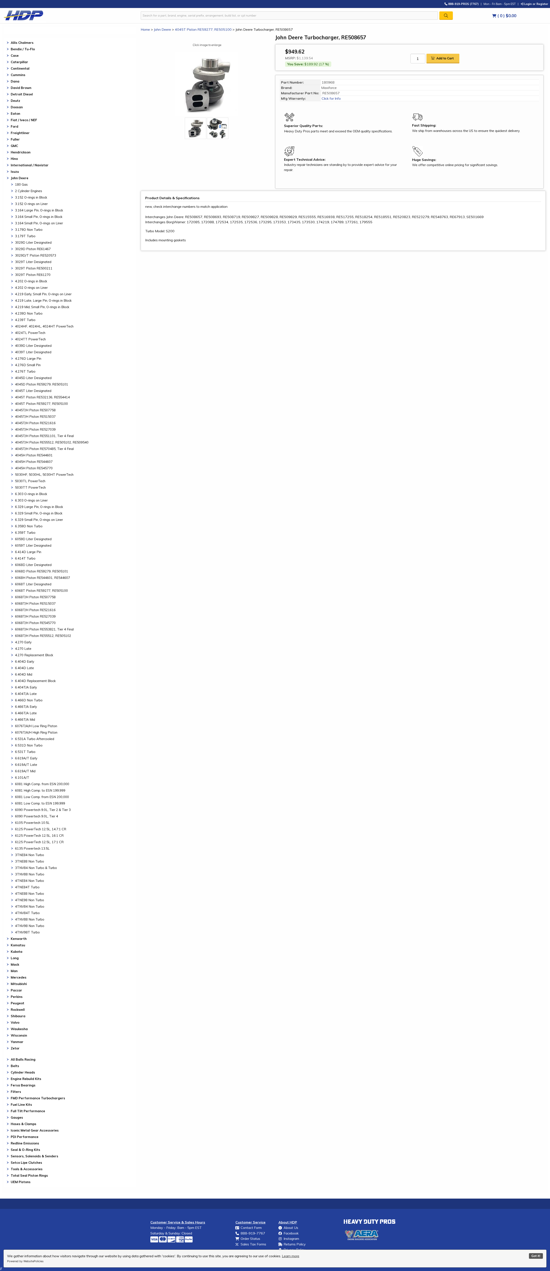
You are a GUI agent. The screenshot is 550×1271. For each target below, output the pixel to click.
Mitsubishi (19, 984)
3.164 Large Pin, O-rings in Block (39, 210)
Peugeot (17, 1003)
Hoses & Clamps (23, 1124)
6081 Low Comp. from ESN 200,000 (42, 797)
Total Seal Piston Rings (29, 1175)
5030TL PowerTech (30, 481)
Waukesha (19, 1029)
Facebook (291, 1233)
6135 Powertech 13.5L (32, 848)
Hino (14, 159)
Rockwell (18, 1010)
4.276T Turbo (25, 371)
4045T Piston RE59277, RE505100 (41, 404)
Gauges (17, 1117)
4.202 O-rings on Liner (31, 288)
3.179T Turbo (25, 236)
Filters (16, 1092)
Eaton (15, 114)
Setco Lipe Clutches (26, 1163)
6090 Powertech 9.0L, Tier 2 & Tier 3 (43, 810)
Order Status (250, 1238)
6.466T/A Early (26, 707)
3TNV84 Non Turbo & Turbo (36, 868)
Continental (20, 68)
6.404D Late (24, 668)
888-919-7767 (253, 1233)
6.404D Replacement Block (35, 681)
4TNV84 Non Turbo (29, 906)
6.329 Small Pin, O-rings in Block (38, 513)
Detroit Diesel (22, 94)
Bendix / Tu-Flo (23, 49)
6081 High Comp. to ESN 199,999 (40, 790)
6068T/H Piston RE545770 (35, 623)
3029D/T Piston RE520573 (35, 255)
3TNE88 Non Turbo (29, 861)
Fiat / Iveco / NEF (24, 120)
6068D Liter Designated (33, 565)
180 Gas (21, 184)
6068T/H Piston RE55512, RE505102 (43, 636)
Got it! (535, 1256)
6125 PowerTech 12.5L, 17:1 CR (39, 842)
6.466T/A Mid (25, 719)
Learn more (290, 1256)
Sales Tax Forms (253, 1244)
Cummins (18, 75)
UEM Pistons (21, 1182)
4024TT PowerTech (30, 339)
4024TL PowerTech (30, 333)
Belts (15, 1066)
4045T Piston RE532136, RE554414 (42, 397)
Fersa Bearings (23, 1085)
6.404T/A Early (26, 687)
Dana (15, 81)
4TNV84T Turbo (27, 913)
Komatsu (18, 945)
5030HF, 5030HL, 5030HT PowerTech (44, 475)
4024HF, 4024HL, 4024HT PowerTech (44, 326)
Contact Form (251, 1227)
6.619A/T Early (26, 758)
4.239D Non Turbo (29, 313)
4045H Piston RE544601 (34, 455)
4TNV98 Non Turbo (29, 926)
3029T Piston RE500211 (33, 268)
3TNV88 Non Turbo (29, 874)
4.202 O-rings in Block (31, 281)
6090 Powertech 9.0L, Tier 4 (36, 816)
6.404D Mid (23, 674)
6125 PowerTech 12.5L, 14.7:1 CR (40, 829)
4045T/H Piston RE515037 (35, 416)
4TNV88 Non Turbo (29, 919)
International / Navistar (30, 165)
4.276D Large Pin (28, 358)
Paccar (16, 990)
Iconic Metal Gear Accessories (35, 1130)
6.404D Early (24, 661)
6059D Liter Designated (33, 539)
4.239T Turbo (25, 320)
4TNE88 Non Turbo (29, 894)
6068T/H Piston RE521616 (35, 610)
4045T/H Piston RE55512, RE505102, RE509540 (52, 442)
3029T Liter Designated (33, 262)
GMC (14, 146)
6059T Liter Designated (33, 545)
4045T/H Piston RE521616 (35, 423)
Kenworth (19, 939)
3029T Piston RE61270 (32, 275)
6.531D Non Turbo (29, 745)
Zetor (15, 1048)
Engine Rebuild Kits (26, 1079)
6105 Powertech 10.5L (32, 823)
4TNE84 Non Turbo (29, 881)
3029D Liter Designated (33, 242)
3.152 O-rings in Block (31, 197)
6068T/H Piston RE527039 (35, 616)
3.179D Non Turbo (29, 230)
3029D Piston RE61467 (33, 249)
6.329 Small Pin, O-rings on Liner (39, 520)
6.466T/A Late (26, 713)
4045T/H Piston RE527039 (35, 429)
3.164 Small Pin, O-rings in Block (38, 217)
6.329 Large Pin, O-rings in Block (39, 507)
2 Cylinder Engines (28, 191)
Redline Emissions (25, 1143)
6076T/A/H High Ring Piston (36, 732)
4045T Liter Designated (33, 391)
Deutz (15, 101)
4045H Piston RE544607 (34, 462)
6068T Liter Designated (33, 584)
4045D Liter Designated (33, 378)
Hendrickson (21, 152)
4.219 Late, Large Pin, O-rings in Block (43, 300)
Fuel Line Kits (21, 1105)
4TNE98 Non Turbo (29, 900)
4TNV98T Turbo (27, 932)
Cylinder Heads (23, 1072)
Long (15, 958)
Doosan (17, 107)
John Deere (19, 178)
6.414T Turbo (25, 558)
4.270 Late (23, 649)
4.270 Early (23, 642)
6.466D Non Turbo (29, 700)
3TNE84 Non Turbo (29, 855)
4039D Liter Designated (33, 346)
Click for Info (331, 98)
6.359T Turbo (25, 533)
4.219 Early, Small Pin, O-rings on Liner (43, 294)
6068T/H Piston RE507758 (35, 597)
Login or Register (535, 3)
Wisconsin (19, 1035)
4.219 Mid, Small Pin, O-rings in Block (42, 307)
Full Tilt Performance (28, 1111)
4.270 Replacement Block (34, 655)
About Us (291, 1227)
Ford (14, 126)
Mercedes (18, 977)
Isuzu (15, 172)
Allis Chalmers (22, 43)
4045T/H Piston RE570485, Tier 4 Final (44, 449)
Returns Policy (295, 1244)
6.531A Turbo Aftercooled (34, 739)
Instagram (291, 1238)
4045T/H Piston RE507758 (35, 410)
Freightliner (20, 133)
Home (145, 29)
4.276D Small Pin (28, 365)
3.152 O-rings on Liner (31, 204)
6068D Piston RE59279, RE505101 (41, 571)
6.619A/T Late (26, 765)
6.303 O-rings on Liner (31, 500)
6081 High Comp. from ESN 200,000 (42, 784)
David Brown (21, 88)
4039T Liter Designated (33, 352)
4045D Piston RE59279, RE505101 (41, 384)
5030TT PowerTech (30, 487)
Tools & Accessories (27, 1169)
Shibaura (18, 1016)
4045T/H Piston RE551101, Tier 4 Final (44, 436)
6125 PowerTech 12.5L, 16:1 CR (39, 836)
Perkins (17, 997)
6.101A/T (22, 777)
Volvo (15, 1022)
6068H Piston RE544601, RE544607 (42, 578)
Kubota (16, 952)
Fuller (15, 139)
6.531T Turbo (25, 752)
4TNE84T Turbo (27, 887)
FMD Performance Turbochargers (38, 1098)
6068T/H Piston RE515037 (35, 603)
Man (14, 971)
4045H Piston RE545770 (34, 468)
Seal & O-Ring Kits (25, 1150)
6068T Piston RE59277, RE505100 (41, 591)
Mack (15, 964)
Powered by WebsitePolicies (25, 1261)
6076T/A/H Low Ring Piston (36, 726)
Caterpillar (19, 62)
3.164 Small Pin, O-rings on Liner (39, 223)
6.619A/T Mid (25, 771)
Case (15, 56)
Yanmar (17, 1042)
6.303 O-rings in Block (31, 494)
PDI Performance (24, 1137)
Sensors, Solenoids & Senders (34, 1156)
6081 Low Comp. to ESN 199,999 (40, 803)
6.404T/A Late (26, 694)
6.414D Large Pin (28, 552)
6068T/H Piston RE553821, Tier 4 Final (44, 629)
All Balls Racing (23, 1059)
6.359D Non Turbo (29, 526)
